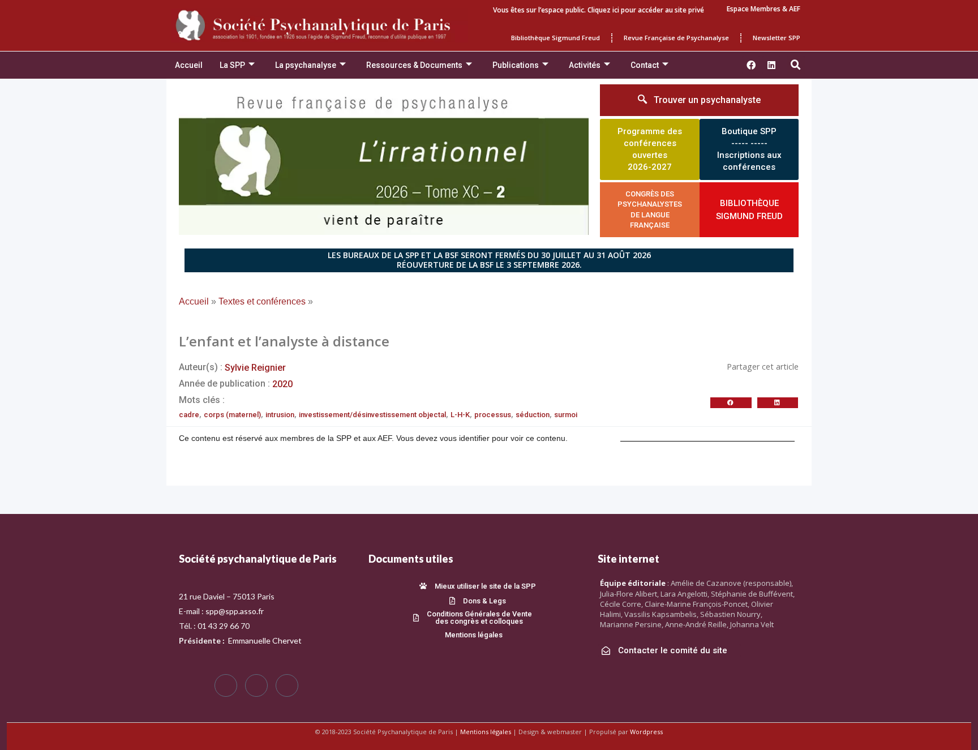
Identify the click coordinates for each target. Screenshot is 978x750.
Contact (644, 65)
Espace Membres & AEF (763, 9)
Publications (515, 65)
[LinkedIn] (287, 685)
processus (492, 414)
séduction (533, 414)
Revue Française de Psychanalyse (676, 37)
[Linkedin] (771, 65)
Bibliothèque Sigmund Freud (555, 37)
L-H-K (460, 414)
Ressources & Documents (414, 65)
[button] (796, 65)
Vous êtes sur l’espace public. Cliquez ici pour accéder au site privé (598, 10)
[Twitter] (256, 685)
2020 (282, 384)
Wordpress (646, 731)
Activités (584, 65)
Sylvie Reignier (255, 367)
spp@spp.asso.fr (234, 611)
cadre (189, 414)
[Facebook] (226, 685)
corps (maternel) (232, 414)
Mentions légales (485, 731)
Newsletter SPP (776, 37)
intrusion (279, 414)
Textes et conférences (262, 301)
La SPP (232, 65)
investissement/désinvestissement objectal (372, 414)
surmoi (565, 414)
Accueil (189, 65)
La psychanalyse (305, 65)
